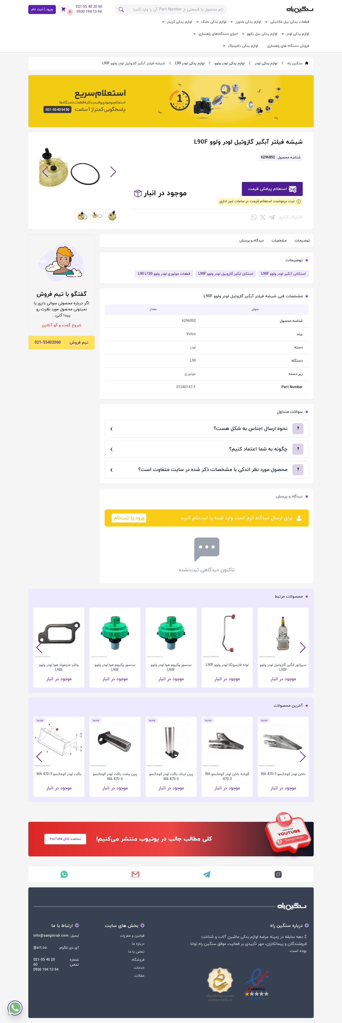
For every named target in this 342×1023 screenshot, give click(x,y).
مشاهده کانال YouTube (65, 839)
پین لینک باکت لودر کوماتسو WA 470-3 (171, 777)
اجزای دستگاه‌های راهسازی (218, 34)
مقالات (139, 975)
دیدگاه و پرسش (251, 240)
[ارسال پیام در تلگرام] (206, 874)
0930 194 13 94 (45, 969)
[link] (171, 101)
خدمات (139, 967)
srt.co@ (40, 947)
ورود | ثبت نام (42, 9)
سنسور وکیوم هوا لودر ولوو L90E (115, 667)
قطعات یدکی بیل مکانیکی (289, 22)
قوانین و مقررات (132, 935)
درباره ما (138, 943)
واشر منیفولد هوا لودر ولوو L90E (59, 667)
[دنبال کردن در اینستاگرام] (278, 874)
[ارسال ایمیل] (135, 874)
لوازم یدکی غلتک (213, 22)
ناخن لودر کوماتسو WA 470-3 (283, 774)
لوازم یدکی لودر (297, 34)
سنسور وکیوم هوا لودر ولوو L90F (171, 667)
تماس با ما (136, 951)
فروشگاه (138, 959)
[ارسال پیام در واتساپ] (64, 874)
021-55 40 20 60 (44, 962)
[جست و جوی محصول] (121, 9)
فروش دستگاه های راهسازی (288, 46)
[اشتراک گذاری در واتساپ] (254, 217)
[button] (45, 171)
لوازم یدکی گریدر (179, 22)
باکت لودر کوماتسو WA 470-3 (59, 774)
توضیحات (302, 240)
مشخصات (279, 240)
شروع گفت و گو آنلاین (61, 325)
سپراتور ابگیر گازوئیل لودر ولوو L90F (283, 667)
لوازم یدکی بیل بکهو (262, 34)
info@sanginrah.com (50, 935)
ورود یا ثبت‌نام (129, 518)
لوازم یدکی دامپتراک (243, 46)
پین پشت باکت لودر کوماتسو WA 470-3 (115, 777)
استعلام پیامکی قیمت (267, 189)
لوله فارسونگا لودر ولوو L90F (227, 665)
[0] (63, 9)
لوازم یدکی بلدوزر (248, 22)
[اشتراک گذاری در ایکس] (263, 217)
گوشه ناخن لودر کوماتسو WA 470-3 (227, 777)
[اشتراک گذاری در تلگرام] (272, 217)
